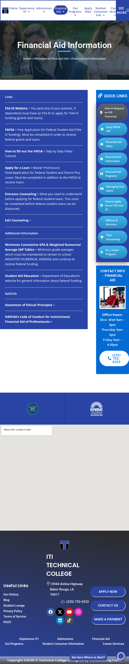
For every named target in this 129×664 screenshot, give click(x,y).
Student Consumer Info (101, 11)
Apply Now (88, 9)
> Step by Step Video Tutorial (38, 153)
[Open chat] (121, 656)
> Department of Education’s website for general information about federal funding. (43, 278)
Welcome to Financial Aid (51, 58)
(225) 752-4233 (77, 602)
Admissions (44, 8)
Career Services (115, 9)
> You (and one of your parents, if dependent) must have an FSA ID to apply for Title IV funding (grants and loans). (41, 113)
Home (13, 8)
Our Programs (75, 9)
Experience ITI (26, 9)
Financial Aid (60, 9)
